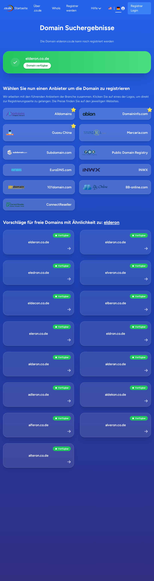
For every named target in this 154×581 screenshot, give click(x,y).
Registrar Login (137, 8)
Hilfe (94, 8)
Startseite (21, 8)
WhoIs (56, 8)
